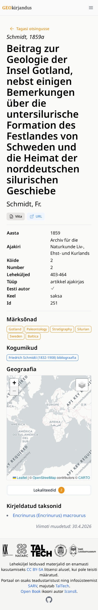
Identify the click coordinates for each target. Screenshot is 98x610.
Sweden (16, 336)
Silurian (83, 329)
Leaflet (21, 477)
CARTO (84, 477)
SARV (32, 585)
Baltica (33, 336)
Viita (18, 216)
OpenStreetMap (44, 477)
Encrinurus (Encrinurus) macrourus (49, 515)
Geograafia (21, 369)
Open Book (31, 591)
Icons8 (70, 591)
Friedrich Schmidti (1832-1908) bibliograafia (42, 357)
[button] (16, 216)
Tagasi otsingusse (32, 28)
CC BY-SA (35, 569)
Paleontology (37, 329)
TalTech (62, 585)
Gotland (15, 329)
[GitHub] (49, 599)
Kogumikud (22, 347)
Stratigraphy (62, 329)
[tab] (49, 490)
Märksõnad (22, 319)
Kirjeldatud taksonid (34, 506)
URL (39, 216)
